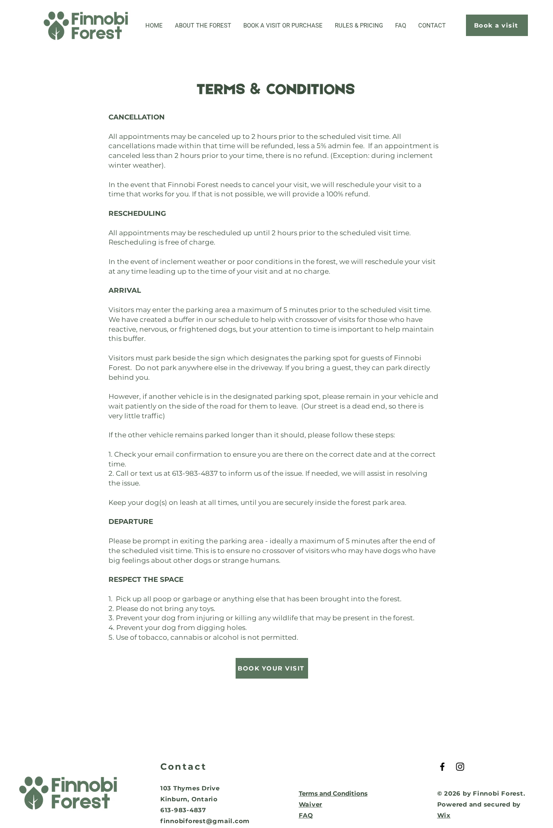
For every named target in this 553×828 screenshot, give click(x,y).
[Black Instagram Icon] (460, 766)
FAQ (306, 815)
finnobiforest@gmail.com (205, 821)
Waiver (311, 804)
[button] (283, 25)
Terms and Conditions (333, 793)
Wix (444, 815)
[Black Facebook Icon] (442, 766)
